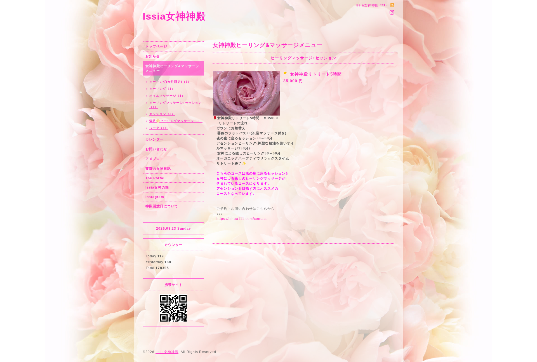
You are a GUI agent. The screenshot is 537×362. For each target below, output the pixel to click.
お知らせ (152, 56)
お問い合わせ (156, 149)
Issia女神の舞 (157, 187)
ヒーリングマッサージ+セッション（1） (175, 105)
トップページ (156, 46)
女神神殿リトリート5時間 (318, 74)
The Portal (154, 178)
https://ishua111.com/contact (241, 219)
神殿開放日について (161, 206)
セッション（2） (162, 114)
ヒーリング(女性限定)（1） (170, 81)
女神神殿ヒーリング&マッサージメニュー (172, 68)
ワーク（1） (158, 128)
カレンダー (154, 139)
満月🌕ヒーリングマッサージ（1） (175, 121)
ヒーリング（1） (162, 88)
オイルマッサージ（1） (167, 95)
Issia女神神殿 (174, 16)
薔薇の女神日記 (158, 169)
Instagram (154, 197)
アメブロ (152, 159)
